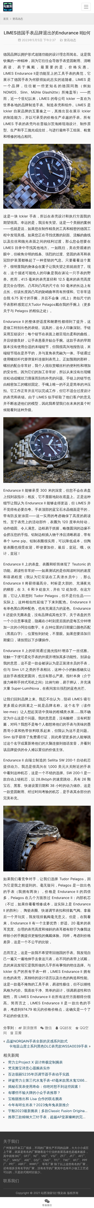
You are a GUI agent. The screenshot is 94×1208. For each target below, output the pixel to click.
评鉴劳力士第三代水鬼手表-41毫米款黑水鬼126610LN (50, 1080)
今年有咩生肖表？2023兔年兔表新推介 (38, 1105)
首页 (6, 18)
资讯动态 (70, 40)
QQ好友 (65, 1028)
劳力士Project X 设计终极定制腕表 (35, 1062)
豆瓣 (18, 1033)
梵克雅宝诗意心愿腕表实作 (29, 1068)
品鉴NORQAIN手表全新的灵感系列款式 (37, 1041)
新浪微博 (29, 1028)
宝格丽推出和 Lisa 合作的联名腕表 (35, 1099)
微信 (46, 1028)
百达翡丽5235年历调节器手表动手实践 (38, 1074)
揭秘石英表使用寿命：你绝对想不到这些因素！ (45, 1086)
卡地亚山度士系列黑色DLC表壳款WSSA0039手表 (48, 1046)
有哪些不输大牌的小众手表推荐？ (34, 1092)
